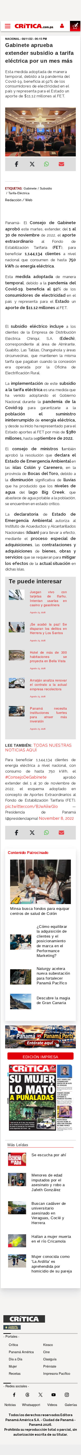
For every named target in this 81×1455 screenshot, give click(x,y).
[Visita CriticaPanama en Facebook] (14, 1394)
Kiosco (48, 1344)
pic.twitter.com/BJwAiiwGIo (31, 806)
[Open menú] (8, 26)
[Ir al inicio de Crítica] (34, 26)
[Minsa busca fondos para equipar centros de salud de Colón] (40, 881)
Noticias (10, 1404)
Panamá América (21, 1351)
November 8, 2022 (56, 818)
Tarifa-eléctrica (18, 193)
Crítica (13, 1344)
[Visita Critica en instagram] (67, 1394)
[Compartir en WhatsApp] (48, 163)
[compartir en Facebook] (16, 165)
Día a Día (15, 1359)
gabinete (30, 188)
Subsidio (46, 188)
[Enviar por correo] (61, 165)
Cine (46, 1351)
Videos (52, 1404)
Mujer (13, 1366)
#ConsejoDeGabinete (26, 777)
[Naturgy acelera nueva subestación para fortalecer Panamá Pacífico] (20, 976)
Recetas (14, 1373)
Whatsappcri (31, 1404)
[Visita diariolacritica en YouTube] (54, 1394)
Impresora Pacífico (56, 1373)
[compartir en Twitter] (32, 165)
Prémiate (49, 1366)
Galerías (71, 1404)
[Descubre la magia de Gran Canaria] (20, 1001)
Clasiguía (49, 1359)
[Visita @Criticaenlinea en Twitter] (27, 1394)
